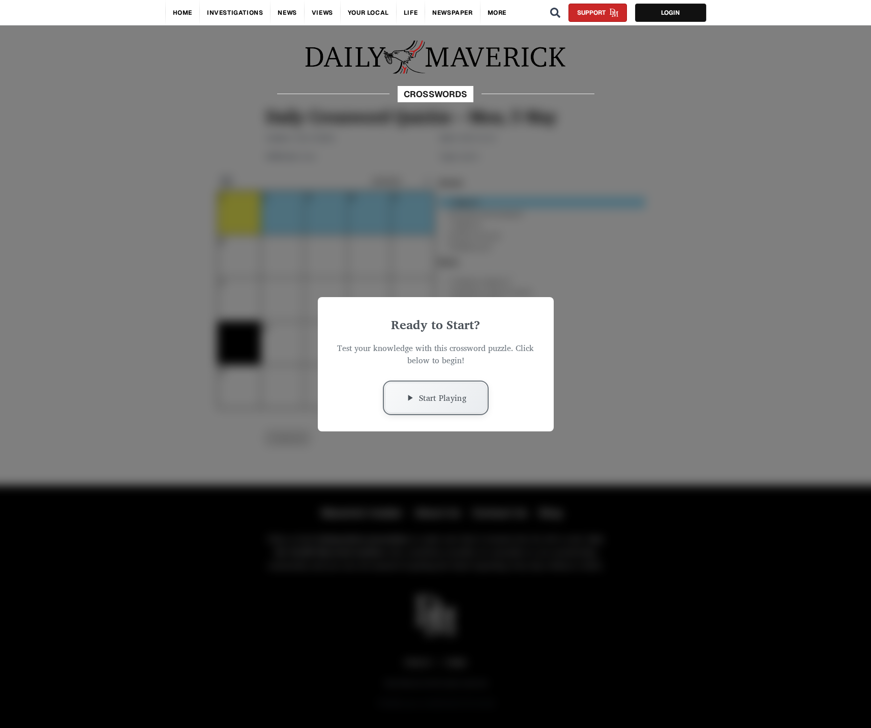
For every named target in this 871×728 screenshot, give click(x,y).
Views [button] (322, 13)
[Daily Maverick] (435, 57)
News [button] (287, 13)
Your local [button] (368, 13)
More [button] (497, 13)
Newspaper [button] (452, 13)
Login (670, 13)
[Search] (555, 13)
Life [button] (410, 13)
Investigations (235, 13)
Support (591, 13)
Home (182, 13)
